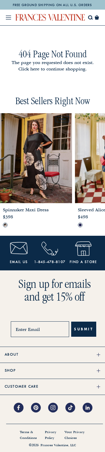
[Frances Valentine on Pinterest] (39, 408)
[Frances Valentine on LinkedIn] (89, 408)
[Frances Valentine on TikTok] (74, 408)
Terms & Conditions (28, 435)
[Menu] (8, 17)
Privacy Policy (50, 435)
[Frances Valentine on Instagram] (56, 408)
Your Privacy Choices (74, 435)
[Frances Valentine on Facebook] (22, 408)
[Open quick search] (90, 17)
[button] (96, 17)
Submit (83, 329)
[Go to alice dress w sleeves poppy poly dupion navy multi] (80, 225)
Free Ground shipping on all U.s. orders (52, 5)
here (34, 69)
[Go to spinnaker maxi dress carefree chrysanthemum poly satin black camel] (5, 225)
